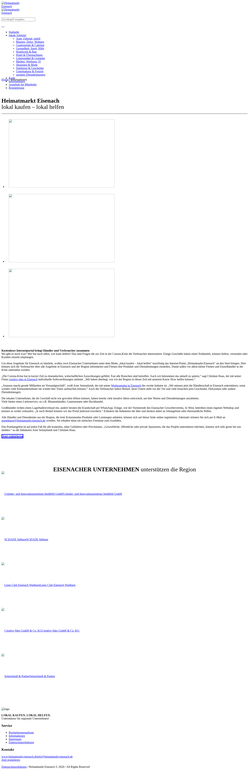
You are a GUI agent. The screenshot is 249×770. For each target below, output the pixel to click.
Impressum (15, 739)
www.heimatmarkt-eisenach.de (19, 756)
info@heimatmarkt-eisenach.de (55, 756)
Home (5, 79)
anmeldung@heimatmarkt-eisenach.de (23, 420)
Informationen (17, 735)
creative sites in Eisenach (23, 379)
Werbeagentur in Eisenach (126, 385)
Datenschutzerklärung (21, 742)
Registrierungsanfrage (21, 732)
